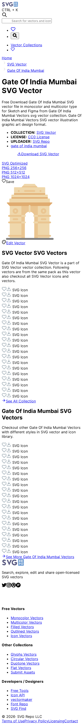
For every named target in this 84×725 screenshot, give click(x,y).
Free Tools (19, 690)
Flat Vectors (21, 667)
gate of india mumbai (29, 146)
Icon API (18, 695)
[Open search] (15, 35)
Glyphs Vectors (24, 654)
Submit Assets (23, 672)
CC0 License (39, 137)
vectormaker (21, 699)
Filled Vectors (22, 627)
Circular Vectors (24, 659)
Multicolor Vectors (26, 622)
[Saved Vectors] (13, 30)
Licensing (56, 721)
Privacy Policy (36, 721)
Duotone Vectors (25, 663)
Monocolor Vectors (27, 618)
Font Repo (19, 704)
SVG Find (18, 708)
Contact (71, 721)
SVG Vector (46, 132)
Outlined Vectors (25, 631)
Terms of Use (13, 721)
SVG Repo (41, 141)
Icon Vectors (21, 636)
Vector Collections (26, 45)
